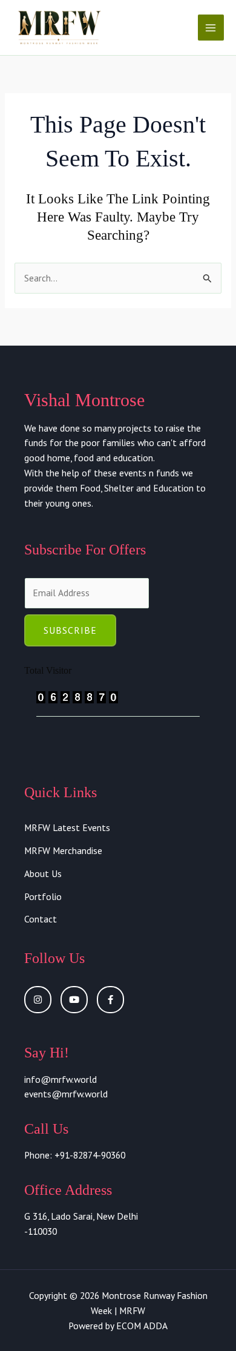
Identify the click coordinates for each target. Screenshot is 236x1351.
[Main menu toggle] (211, 28)
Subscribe (70, 630)
